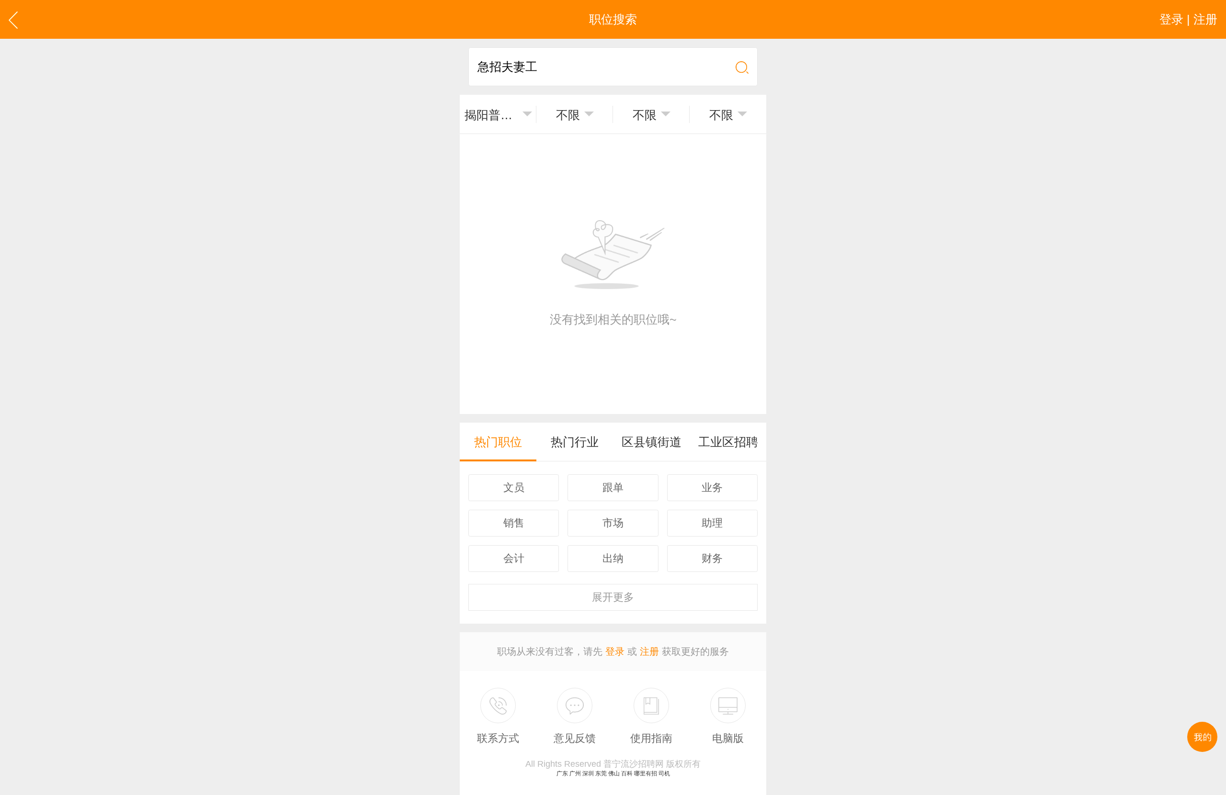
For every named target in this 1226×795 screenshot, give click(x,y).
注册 (649, 651)
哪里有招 (645, 773)
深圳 (588, 773)
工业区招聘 (728, 441)
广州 (575, 773)
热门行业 (575, 441)
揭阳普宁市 (491, 115)
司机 (664, 773)
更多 (613, 597)
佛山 (614, 773)
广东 (562, 773)
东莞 (601, 773)
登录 (614, 651)
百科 (627, 773)
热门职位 (498, 441)
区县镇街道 (651, 441)
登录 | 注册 (1188, 19)
